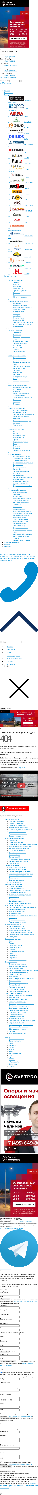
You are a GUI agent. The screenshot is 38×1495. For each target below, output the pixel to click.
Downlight (16, 284)
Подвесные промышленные (22, 307)
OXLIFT (18, 274)
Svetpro (19, 177)
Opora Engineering (15, 1041)
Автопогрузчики (18, 496)
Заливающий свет (19, 395)
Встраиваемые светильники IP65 (20, 846)
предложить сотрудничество (12, 1372)
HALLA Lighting (14, 1062)
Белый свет (20, 182)
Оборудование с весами (21, 536)
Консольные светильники (17, 867)
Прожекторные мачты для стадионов (21, 934)
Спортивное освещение (16, 407)
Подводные (17, 404)
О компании (8, 93)
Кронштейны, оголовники (21, 366)
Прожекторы (17, 303)
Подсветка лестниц (19, 467)
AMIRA (18, 116)
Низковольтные (18, 326)
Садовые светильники (16, 880)
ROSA (18, 199)
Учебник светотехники (12, 542)
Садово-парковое (14, 453)
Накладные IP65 (18, 312)
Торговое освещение (15, 279)
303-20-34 (10, 71)
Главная (7, 91)
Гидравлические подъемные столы (21, 1025)
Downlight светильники (16, 823)
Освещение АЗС (18, 320)
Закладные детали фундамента (19, 369)
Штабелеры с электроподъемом (19, 508)
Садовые (16, 349)
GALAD (18, 127)
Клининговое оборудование (22, 534)
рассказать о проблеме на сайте (20, 1375)
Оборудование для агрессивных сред (19, 524)
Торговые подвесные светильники (20, 830)
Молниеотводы (18, 372)
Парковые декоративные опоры (20, 872)
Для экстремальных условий (22, 324)
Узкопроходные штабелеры (22, 513)
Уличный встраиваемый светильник (21, 979)
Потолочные (17, 286)
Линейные (16, 391)
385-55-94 (10, 61)
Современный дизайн (20, 442)
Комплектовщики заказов (21, 540)
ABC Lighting (20, 205)
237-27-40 (10, 65)
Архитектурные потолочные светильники (23, 916)
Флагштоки (16, 374)
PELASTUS (20, 211)
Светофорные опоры (20, 377)
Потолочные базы (19, 437)
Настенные (16, 293)
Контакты (7, 547)
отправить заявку (18, 1377)
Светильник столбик (19, 460)
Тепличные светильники (17, 851)
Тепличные (16, 314)
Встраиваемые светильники (18, 827)
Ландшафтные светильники (18, 972)
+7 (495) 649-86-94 (6, 1228)
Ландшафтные (18, 465)
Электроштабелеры (19, 517)
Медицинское (17, 425)
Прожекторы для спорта (21, 412)
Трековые (16, 282)
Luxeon (18, 188)
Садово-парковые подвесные (23, 463)
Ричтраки (16, 538)
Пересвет (19, 262)
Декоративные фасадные (21, 456)
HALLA (18, 158)
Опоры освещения (19, 358)
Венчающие (17, 335)
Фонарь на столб (18, 475)
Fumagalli (19, 257)
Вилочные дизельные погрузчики (20, 493)
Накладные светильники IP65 (19, 848)
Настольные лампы (19, 435)
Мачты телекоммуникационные (21, 380)
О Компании (11, 649)
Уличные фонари (19, 351)
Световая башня (18, 318)
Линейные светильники (17, 909)
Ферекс (19, 194)
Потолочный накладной (21, 481)
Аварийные (16, 316)
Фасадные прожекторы (21, 393)
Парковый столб (18, 479)
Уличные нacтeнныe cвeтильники (20, 344)
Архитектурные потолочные (22, 398)
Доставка (7, 544)
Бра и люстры (17, 347)
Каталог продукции (10, 276)
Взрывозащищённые (20, 305)
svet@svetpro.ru (5, 83)
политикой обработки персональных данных (26, 1301)
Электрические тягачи (20, 521)
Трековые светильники (16, 821)
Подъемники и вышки (20, 528)
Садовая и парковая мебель (22, 486)
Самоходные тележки (20, 519)
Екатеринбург (24, 556)
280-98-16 (10, 75)
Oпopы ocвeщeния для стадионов (20, 932)
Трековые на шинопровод (22, 450)
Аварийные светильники (17, 853)
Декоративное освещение (22, 295)
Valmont (18, 133)
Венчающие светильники (17, 869)
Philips (18, 139)
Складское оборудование (17, 489)
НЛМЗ (18, 216)
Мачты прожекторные (20, 360)
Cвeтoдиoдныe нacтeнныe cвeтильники (22, 907)
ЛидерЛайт (19, 122)
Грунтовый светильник (20, 484)
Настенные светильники (17, 832)
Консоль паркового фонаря (22, 477)
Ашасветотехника (14, 229)
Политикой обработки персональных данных (18, 1484)
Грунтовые (16, 402)
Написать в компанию (26, 1221)
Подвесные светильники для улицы (21, 874)
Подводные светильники (17, 922)
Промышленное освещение (18, 300)
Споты (15, 444)
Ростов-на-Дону (11, 558)
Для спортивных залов (20, 410)
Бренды (7, 95)
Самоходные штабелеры (21, 500)
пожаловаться (5, 1377)
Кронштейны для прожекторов (23, 414)
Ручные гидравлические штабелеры (21, 1004)
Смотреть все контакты (8, 77)
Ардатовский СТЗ (15, 1053)
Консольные (17, 332)
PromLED (19, 268)
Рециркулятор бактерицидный (23, 322)
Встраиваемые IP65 (19, 309)
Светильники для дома (16, 428)
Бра (14, 431)
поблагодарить (32, 1377)
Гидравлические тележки (21, 515)
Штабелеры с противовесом (22, 511)
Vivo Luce (19, 163)
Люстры (15, 433)
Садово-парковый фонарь (22, 458)
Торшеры (16, 440)
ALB (17, 222)
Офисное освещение (20, 297)
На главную (11, 664)
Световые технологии (16, 1039)
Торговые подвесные (20, 291)
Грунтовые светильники (17, 920)
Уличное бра (17, 469)
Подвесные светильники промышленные (23, 844)
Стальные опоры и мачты (17, 355)
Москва (9, 554)
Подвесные (16, 448)
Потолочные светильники (17, 825)
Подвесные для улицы (20, 341)
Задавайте (21, 768)
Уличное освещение (15, 329)
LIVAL (18, 152)
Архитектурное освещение (17, 384)
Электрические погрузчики (22, 498)
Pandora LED (20, 243)
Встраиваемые (18, 288)
